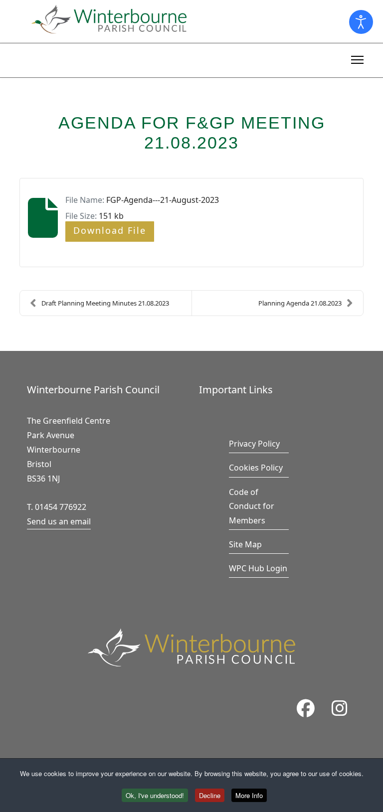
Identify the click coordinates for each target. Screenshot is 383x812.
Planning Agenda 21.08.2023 (300, 303)
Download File (109, 230)
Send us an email (59, 521)
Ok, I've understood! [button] (155, 795)
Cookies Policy (256, 467)
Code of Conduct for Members (251, 506)
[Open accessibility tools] (361, 22)
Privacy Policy (254, 443)
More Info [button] (249, 795)
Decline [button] (209, 795)
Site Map (245, 544)
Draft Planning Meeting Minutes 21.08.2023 (105, 303)
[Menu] (357, 58)
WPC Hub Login (258, 568)
